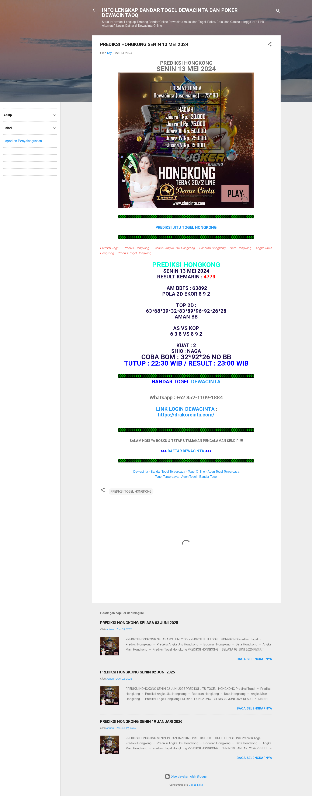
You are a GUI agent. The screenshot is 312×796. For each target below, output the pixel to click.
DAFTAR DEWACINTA (186, 451)
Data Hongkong (240, 248)
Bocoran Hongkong (212, 248)
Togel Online (196, 471)
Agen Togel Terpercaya (223, 471)
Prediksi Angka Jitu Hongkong (174, 248)
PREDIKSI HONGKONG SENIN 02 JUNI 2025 (137, 672)
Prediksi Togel (109, 248)
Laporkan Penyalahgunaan (22, 141)
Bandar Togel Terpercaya (168, 471)
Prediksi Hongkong (136, 248)
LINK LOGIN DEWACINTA (185, 409)
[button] (269, 45)
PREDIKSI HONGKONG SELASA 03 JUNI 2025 (139, 622)
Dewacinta (140, 471)
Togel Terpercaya (166, 476)
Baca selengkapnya (254, 659)
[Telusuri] (278, 11)
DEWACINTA (206, 382)
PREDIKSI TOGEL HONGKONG (131, 491)
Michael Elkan (195, 784)
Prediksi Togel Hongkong (134, 253)
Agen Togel (189, 476)
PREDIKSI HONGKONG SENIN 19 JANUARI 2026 (141, 721)
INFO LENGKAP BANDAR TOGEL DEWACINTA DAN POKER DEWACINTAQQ (170, 12)
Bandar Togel (208, 476)
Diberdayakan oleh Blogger (189, 776)
